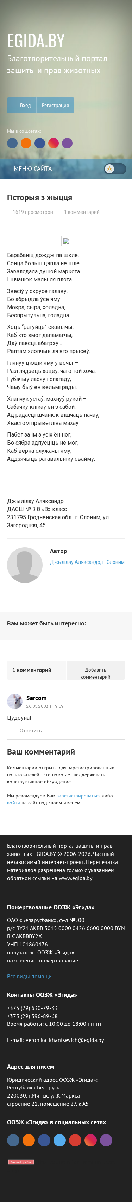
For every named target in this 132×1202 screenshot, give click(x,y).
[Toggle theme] (115, 168)
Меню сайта (32, 169)
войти (13, 803)
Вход (25, 105)
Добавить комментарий (96, 673)
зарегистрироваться (79, 796)
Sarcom (36, 698)
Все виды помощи (29, 976)
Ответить (31, 730)
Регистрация (55, 105)
